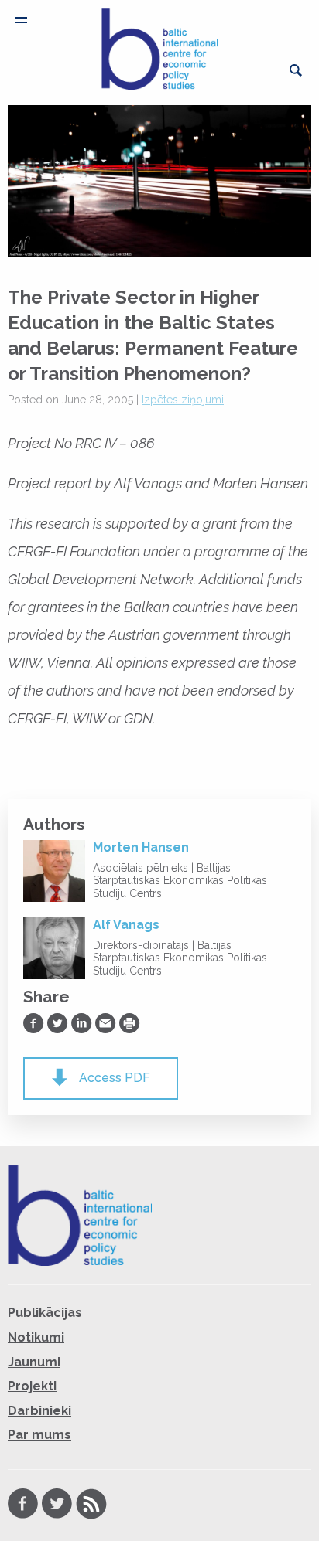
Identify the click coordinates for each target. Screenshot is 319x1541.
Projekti (32, 1386)
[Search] (295, 70)
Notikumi (36, 1337)
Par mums (39, 1434)
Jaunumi (34, 1362)
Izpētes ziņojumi (183, 399)
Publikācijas (45, 1312)
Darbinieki (39, 1410)
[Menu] (21, 20)
